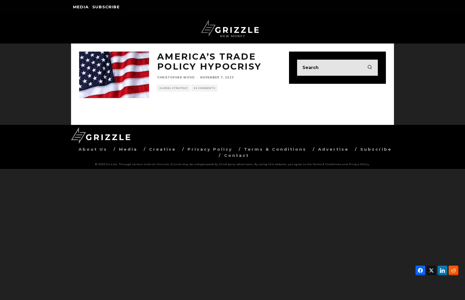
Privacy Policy (210, 149)
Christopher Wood (176, 77)
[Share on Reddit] (453, 270)
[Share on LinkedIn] (442, 270)
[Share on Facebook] (420, 270)
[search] (370, 68)
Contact (236, 155)
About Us (93, 149)
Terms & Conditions (275, 149)
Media (81, 6)
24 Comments (204, 88)
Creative (162, 149)
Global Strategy (173, 88)
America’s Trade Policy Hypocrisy (209, 61)
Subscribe (106, 6)
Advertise (333, 149)
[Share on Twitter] (431, 270)
